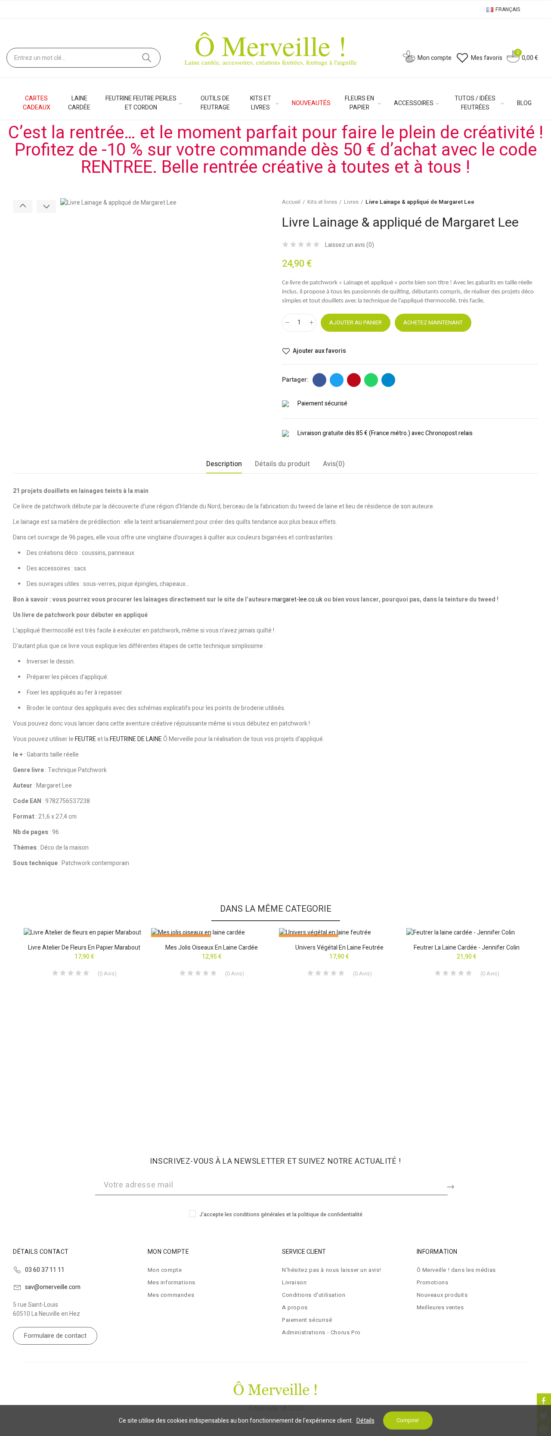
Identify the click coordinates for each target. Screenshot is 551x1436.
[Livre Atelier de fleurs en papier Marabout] (84, 932)
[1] (452, 1185)
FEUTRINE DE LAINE (136, 739)
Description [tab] (224, 464)
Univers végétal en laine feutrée (339, 947)
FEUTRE (85, 739)
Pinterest (354, 380)
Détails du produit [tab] (282, 464)
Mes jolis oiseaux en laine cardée (211, 947)
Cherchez (147, 58)
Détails (365, 1420)
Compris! (407, 1420)
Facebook (319, 380)
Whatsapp (371, 380)
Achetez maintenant (433, 322)
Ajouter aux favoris (319, 351)
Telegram (388, 380)
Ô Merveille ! (271, 45)
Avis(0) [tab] (334, 464)
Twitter (337, 380)
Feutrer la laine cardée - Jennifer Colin (467, 947)
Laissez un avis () (349, 245)
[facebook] (544, 1400)
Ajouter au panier (355, 322)
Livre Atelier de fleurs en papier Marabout (84, 947)
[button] (22, 206)
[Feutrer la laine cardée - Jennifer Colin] (466, 932)
